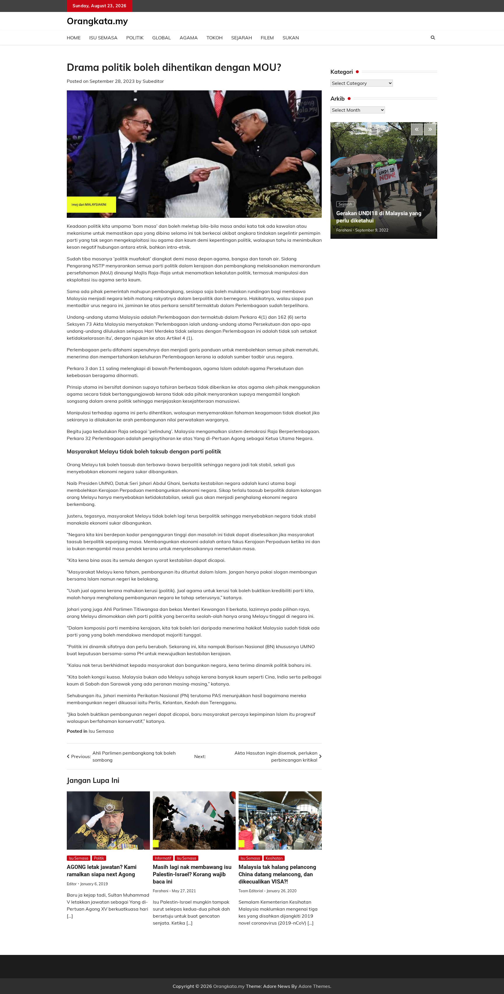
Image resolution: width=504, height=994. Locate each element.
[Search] (432, 37)
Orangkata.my (97, 21)
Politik (135, 38)
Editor (72, 883)
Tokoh (214, 38)
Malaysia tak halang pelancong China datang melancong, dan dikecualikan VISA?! (277, 874)
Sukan (291, 38)
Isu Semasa (103, 38)
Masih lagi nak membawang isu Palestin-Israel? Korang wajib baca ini (192, 874)
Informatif (163, 858)
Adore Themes (314, 986)
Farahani (160, 890)
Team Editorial (251, 890)
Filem (267, 38)
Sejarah (241, 38)
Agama (189, 38)
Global (161, 38)
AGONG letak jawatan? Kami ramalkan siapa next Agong (101, 871)
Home (73, 38)
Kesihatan (274, 858)
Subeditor (153, 81)
